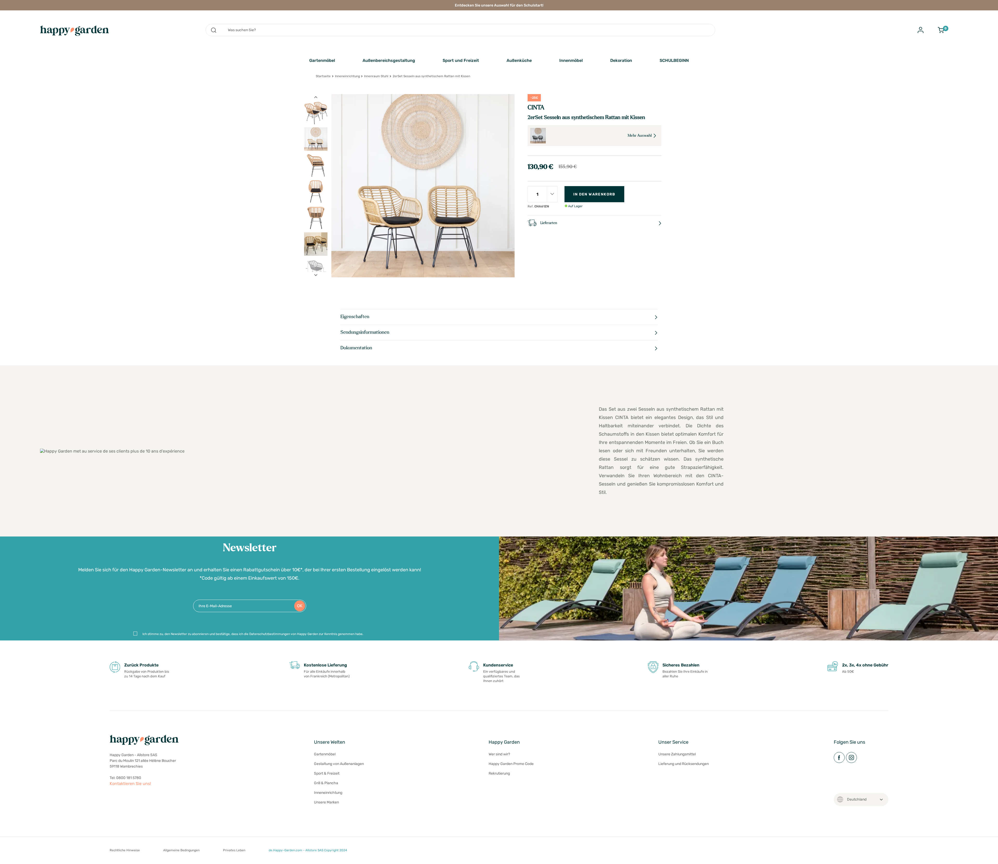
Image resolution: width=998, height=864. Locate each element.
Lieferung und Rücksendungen (683, 764)
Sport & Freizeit (326, 773)
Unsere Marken (326, 802)
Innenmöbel (571, 60)
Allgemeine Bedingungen (181, 850)
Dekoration (621, 60)
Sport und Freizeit (461, 60)
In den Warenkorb (594, 194)
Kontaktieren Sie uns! (130, 783)
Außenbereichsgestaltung (389, 60)
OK (300, 605)
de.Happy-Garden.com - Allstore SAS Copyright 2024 (308, 850)
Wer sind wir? (499, 754)
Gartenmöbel (322, 60)
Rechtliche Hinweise (125, 850)
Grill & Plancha (326, 783)
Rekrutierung (499, 773)
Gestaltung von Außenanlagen (339, 764)
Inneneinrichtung (347, 76)
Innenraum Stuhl (376, 76)
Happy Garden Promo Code (511, 764)
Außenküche (519, 60)
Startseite (323, 76)
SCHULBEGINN (674, 60)
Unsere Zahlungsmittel (677, 754)
